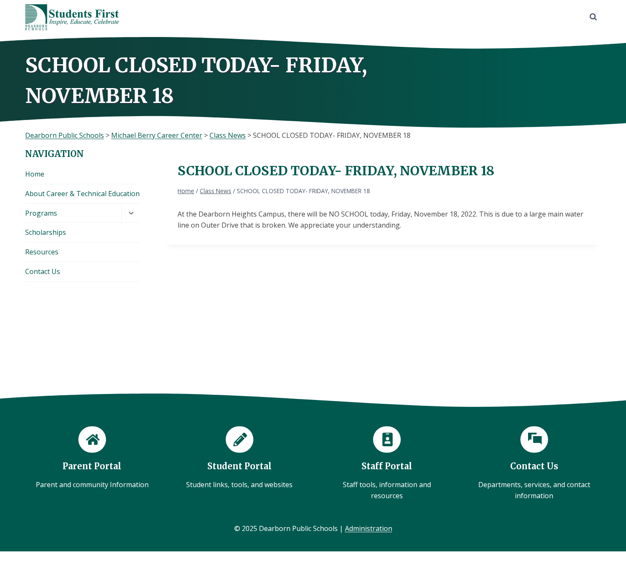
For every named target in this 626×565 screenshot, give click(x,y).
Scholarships (45, 232)
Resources (41, 252)
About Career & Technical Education (82, 193)
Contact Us (42, 271)
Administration (368, 528)
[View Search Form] (593, 17)
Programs (41, 213)
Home (34, 174)
